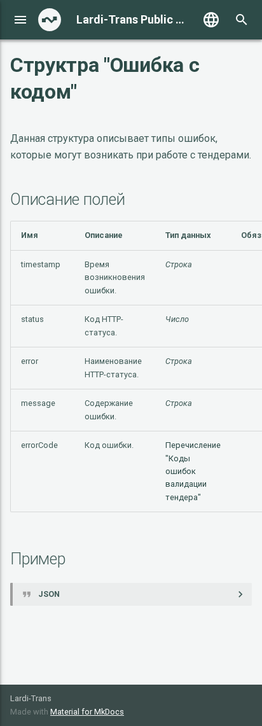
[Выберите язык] (211, 19)
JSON (49, 594)
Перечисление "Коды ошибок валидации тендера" (193, 471)
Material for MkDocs (87, 711)
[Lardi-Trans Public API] (49, 19)
